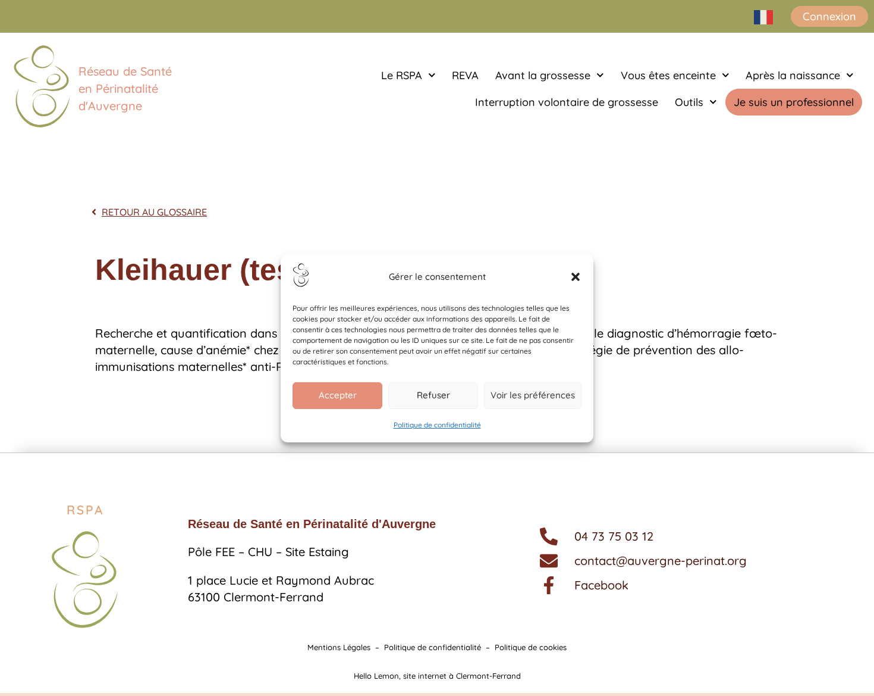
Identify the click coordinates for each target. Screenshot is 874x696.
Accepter (338, 395)
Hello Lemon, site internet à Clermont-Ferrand (437, 676)
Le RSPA (401, 75)
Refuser (433, 395)
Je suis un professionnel (794, 102)
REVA (465, 75)
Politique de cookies (531, 647)
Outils (689, 102)
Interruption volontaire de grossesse (566, 102)
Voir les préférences (533, 395)
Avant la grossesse (542, 75)
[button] (575, 277)
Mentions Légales (338, 647)
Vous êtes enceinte (668, 75)
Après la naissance (793, 75)
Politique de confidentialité (437, 424)
